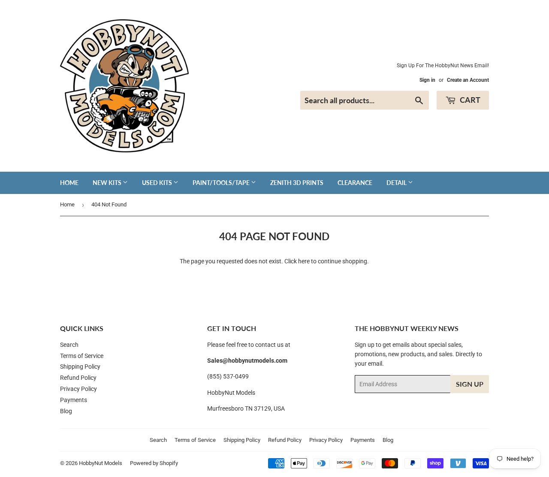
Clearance (355, 182)
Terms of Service (81, 355)
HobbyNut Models (100, 463)
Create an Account (468, 80)
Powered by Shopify (154, 463)
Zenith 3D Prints (296, 182)
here (304, 261)
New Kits (108, 182)
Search (69, 344)
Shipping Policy (80, 366)
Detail (397, 182)
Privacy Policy (78, 388)
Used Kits (157, 182)
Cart (469, 99)
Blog (66, 411)
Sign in (427, 80)
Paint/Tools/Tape (222, 182)
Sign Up (469, 384)
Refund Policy (78, 377)
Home (69, 182)
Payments (73, 400)
